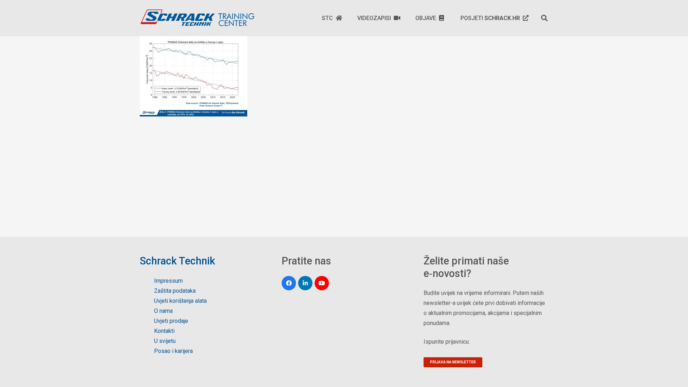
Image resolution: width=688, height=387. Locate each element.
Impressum (168, 280)
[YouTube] (322, 283)
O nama (163, 310)
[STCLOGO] (197, 18)
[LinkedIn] (305, 283)
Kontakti (164, 331)
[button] (544, 18)
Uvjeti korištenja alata (180, 300)
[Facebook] (289, 283)
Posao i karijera (173, 351)
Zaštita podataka (175, 290)
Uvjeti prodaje (171, 320)
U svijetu (165, 341)
